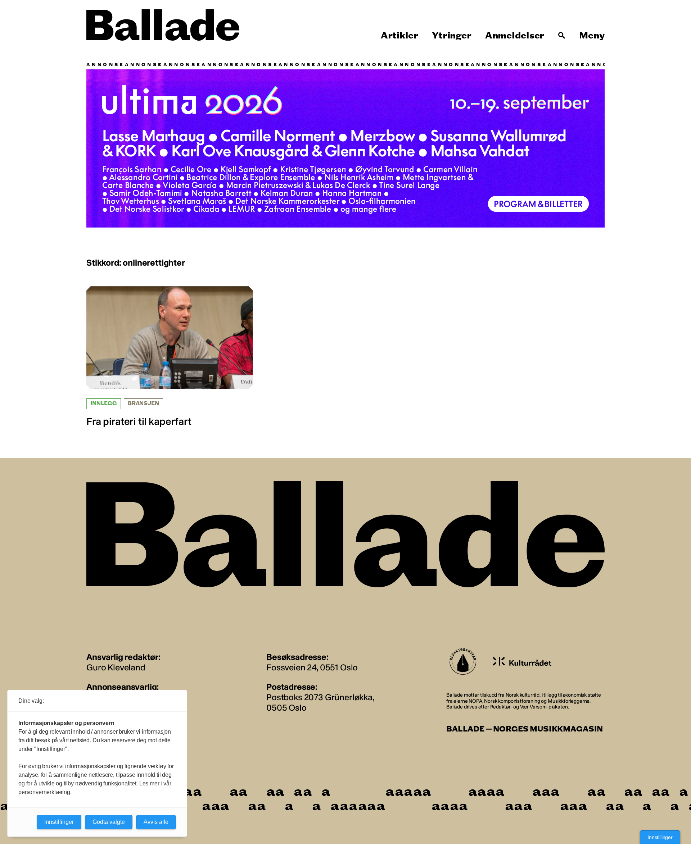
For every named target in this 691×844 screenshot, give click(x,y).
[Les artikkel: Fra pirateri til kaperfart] (169, 356)
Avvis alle (156, 822)
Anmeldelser (514, 36)
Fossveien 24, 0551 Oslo (312, 667)
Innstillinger (660, 837)
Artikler (399, 36)
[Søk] (561, 35)
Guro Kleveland (115, 667)
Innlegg (103, 403)
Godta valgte (108, 822)
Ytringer (451, 36)
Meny (592, 36)
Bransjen (143, 403)
